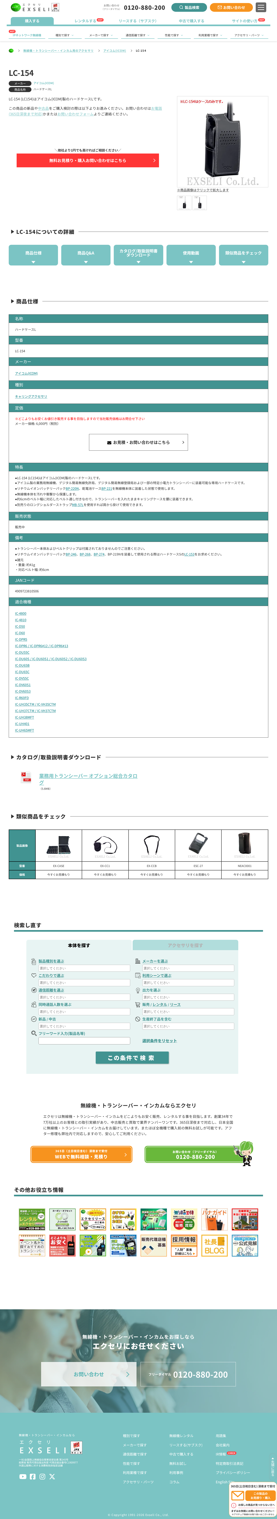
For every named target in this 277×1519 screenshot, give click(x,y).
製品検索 (192, 7)
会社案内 (223, 1444)
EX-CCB (152, 866)
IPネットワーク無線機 (27, 35)
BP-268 (85, 554)
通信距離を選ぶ (51, 990)
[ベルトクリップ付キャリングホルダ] (245, 845)
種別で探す (63, 35)
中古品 (43, 108)
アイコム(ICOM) (114, 50)
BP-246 (71, 554)
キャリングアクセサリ (31, 396)
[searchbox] (85, 968)
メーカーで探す (99, 35)
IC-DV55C (22, 678)
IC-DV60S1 (23, 684)
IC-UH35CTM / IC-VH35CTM (35, 704)
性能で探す (172, 35)
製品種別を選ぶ (51, 961)
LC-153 (189, 554)
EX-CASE (58, 866)
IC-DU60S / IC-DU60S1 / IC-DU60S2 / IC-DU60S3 (51, 658)
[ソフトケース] (198, 845)
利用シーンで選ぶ (156, 975)
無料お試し (178, 1463)
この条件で (132, 1058)
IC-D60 (20, 632)
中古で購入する (181, 1454)
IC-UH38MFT (24, 717)
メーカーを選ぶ (155, 961)
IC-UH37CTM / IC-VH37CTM (35, 710)
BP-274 (99, 554)
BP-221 (106, 488)
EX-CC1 (105, 866)
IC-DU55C (22, 652)
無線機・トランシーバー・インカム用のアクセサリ (58, 50)
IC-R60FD (22, 697)
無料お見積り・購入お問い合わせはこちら (87, 160)
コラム (174, 1481)
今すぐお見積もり (58, 874)
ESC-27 (198, 866)
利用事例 (176, 1472)
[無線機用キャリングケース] (105, 845)
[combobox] (84, 968)
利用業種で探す (208, 35)
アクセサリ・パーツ (247, 35)
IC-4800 (20, 613)
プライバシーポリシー (233, 1472)
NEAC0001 (245, 866)
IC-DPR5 (21, 639)
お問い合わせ (234, 7)
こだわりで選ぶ (51, 975)
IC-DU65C (22, 671)
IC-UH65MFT (24, 730)
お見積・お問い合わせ (141, 442)
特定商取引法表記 (229, 1463)
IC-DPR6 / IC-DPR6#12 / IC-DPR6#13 (41, 645)
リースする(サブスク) (186, 1444)
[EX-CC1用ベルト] (152, 845)
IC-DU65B (22, 665)
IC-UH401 (22, 723)
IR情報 (221, 1454)
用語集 (221, 1435)
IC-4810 (20, 619)
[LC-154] (184, 203)
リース (175, 1004)
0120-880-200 (144, 7)
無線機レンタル (181, 1435)
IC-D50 (20, 626)
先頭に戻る (272, 1468)
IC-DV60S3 (23, 691)
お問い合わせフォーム (75, 113)
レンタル (159, 1004)
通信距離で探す (136, 35)
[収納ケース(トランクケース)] (59, 845)
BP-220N (72, 488)
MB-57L (78, 504)
